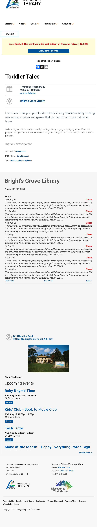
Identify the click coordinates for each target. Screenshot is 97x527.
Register (9, 402)
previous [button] (9, 280)
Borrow (8, 23)
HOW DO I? (9, 34)
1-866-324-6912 (66, 471)
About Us (66, 23)
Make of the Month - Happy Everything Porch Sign (47, 447)
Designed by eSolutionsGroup (28, 510)
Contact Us (40, 501)
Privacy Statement (55, 501)
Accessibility (8, 501)
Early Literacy (22, 156)
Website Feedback (11, 504)
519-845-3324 (64, 467)
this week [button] (48, 280)
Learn (34, 23)
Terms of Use (70, 501)
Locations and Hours (25, 501)
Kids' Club (31, 409)
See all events (85, 452)
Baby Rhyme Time (20, 391)
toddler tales (16, 161)
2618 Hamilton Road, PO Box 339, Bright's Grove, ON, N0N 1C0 (33, 337)
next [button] (88, 280)
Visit (21, 23)
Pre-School (21, 152)
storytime (27, 161)
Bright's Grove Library (32, 100)
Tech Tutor (14, 428)
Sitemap (82, 501)
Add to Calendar (28, 93)
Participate (49, 23)
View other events (48, 50)
